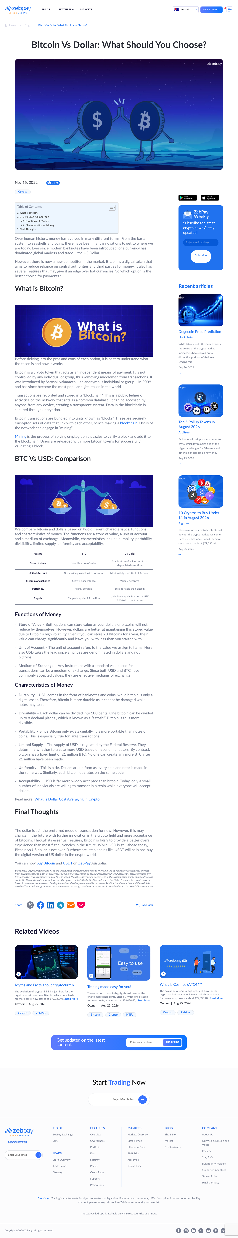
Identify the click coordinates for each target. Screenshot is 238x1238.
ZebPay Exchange (63, 1134)
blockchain (128, 423)
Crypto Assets (173, 1147)
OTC (55, 1141)
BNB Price (133, 1153)
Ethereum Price (136, 1147)
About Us (207, 1134)
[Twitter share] (30, 905)
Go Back (147, 905)
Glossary (57, 1172)
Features (65, 10)
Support (94, 1179)
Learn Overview (61, 1160)
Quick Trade (97, 1172)
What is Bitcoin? (29, 213)
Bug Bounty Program (214, 1164)
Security (94, 1160)
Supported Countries (214, 1170)
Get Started (211, 10)
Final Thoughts (28, 229)
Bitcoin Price (135, 1141)
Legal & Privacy (210, 1182)
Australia (185, 10)
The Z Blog (171, 1134)
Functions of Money (37, 221)
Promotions (97, 1185)
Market (169, 1141)
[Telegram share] (60, 905)
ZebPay (84, 863)
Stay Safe (207, 1157)
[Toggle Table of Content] (110, 208)
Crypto (22, 191)
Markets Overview (138, 1134)
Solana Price (134, 1166)
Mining (20, 436)
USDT (67, 863)
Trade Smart (60, 1166)
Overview (95, 1134)
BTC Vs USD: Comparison (34, 217)
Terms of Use (209, 1176)
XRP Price (133, 1160)
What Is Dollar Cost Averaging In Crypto (66, 799)
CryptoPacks (97, 1141)
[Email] (71, 905)
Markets (86, 10)
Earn (92, 1153)
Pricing (94, 1166)
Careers (206, 1151)
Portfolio (95, 1147)
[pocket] (81, 905)
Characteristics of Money (39, 225)
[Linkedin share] (50, 905)
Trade (46, 10)
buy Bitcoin (46, 863)
